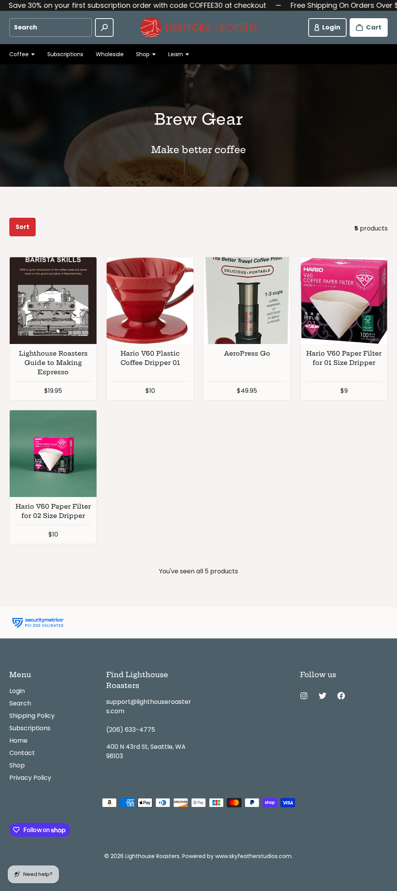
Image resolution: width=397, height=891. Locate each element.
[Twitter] (322, 695)
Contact (22, 752)
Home (18, 740)
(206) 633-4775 (130, 729)
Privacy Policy (30, 777)
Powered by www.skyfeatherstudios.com (237, 856)
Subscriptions (65, 54)
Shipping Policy (32, 715)
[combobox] (50, 27)
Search (20, 703)
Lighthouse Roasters (152, 856)
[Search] (104, 27)
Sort (22, 226)
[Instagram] (304, 695)
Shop (17, 765)
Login (17, 690)
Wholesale (110, 54)
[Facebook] (341, 695)
